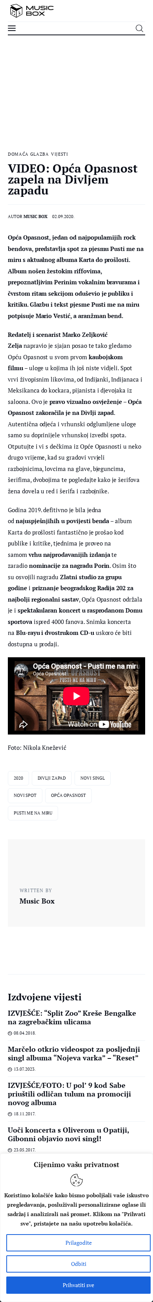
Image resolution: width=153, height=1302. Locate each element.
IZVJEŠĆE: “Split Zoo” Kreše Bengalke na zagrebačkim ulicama (72, 1017)
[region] (76, 1227)
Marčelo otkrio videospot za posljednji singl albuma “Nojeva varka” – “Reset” (74, 1053)
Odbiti (78, 1263)
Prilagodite (79, 1242)
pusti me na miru (33, 813)
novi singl (92, 778)
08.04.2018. (25, 1033)
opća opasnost (68, 795)
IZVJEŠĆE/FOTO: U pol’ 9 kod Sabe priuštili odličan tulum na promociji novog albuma (69, 1094)
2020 (18, 778)
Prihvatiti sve (78, 1285)
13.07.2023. (25, 1069)
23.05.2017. (25, 1150)
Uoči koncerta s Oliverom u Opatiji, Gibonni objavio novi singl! (68, 1134)
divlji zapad (52, 778)
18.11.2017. (25, 1114)
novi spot (25, 795)
